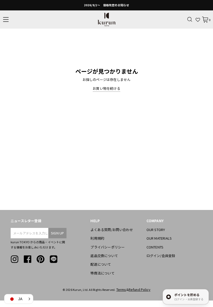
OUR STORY (156, 229)
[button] (18, 299)
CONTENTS (155, 247)
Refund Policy (140, 289)
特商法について (102, 273)
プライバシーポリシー (107, 247)
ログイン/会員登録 (161, 255)
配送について (100, 264)
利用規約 (97, 238)
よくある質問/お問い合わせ (111, 229)
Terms (121, 289)
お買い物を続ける (106, 88)
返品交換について (104, 255)
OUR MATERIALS (159, 238)
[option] (106, 5)
